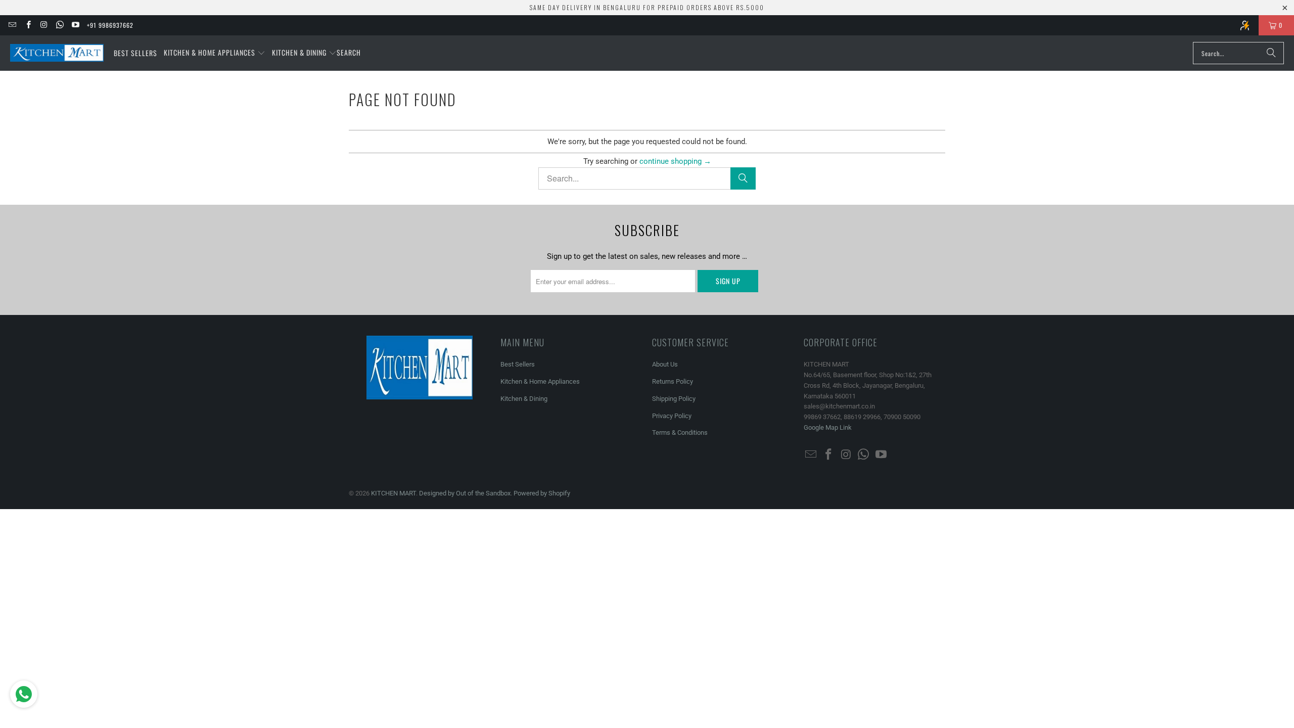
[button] (214, 53)
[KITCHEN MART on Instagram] (43, 25)
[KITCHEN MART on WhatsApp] (59, 25)
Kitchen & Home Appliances (540, 381)
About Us (665, 364)
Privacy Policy (671, 416)
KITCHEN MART (393, 493)
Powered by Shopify (542, 493)
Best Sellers (517, 364)
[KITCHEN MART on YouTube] (75, 25)
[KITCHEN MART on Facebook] (27, 25)
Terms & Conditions (680, 432)
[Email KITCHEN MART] (12, 25)
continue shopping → (675, 161)
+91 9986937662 (110, 25)
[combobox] (1238, 53)
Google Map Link (828, 427)
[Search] (1271, 53)
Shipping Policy (674, 398)
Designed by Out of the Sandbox (465, 493)
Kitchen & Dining (523, 398)
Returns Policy (672, 381)
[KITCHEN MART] (57, 53)
